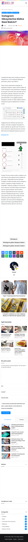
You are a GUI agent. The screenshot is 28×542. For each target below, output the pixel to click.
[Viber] (14, 256)
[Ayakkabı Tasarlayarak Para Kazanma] (6, 456)
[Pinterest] (17, 252)
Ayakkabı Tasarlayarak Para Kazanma (18, 454)
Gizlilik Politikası (8, 539)
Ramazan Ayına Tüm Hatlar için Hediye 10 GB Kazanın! (18, 440)
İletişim (15, 539)
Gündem (9, 12)
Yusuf (5, 25)
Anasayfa (5, 9)
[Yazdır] (21, 256)
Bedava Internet (6, 529)
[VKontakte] (3, 256)
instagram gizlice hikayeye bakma (14, 242)
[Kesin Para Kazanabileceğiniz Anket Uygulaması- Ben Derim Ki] (21, 343)
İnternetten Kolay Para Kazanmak (6, 335)
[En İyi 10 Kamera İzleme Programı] (7, 343)
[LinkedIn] (10, 252)
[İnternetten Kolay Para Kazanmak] (7, 329)
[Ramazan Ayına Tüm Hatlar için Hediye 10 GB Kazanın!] (6, 441)
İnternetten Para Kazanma (8, 521)
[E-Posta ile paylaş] (17, 256)
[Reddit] (21, 252)
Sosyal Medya (16, 12)
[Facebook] (3, 252)
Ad (2, 386)
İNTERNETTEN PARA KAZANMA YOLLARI (20, 335)
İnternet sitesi (4, 397)
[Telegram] (10, 256)
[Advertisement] (14, 62)
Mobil (3, 519)
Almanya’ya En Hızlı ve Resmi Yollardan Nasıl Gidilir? (17, 426)
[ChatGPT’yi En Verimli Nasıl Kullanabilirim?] (6, 434)
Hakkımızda (20, 539)
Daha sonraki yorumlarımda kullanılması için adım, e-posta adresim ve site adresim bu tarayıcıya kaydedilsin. (13, 406)
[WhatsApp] (6, 256)
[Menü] (26, 3)
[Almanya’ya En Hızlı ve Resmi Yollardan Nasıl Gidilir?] (6, 427)
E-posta (3, 392)
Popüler (21, 419)
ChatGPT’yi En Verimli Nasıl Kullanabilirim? (17, 432)
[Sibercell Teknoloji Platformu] (7, 3)
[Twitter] (6, 252)
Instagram (14, 239)
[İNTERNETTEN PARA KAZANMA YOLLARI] (21, 329)
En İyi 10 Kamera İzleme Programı (6, 349)
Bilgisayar (10, 9)
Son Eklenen (7, 419)
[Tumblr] (14, 252)
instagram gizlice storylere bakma (14, 246)
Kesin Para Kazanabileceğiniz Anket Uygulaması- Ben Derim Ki (20, 351)
